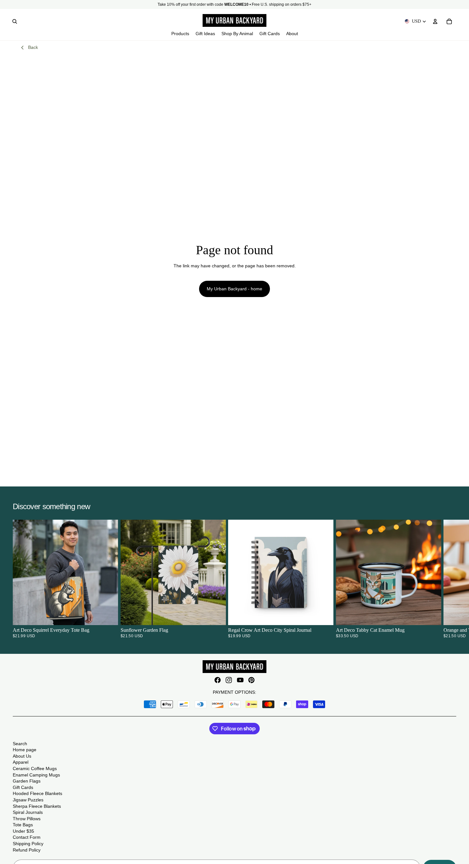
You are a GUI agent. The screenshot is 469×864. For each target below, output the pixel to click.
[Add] (215, 615)
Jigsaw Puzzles (28, 799)
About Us (22, 756)
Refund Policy (27, 850)
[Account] (435, 21)
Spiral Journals (28, 812)
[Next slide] (448, 578)
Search (20, 743)
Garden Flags (27, 781)
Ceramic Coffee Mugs (35, 768)
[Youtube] (240, 680)
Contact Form (27, 837)
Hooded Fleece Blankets (37, 793)
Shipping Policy (28, 843)
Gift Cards (23, 787)
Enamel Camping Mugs (36, 774)
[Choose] (108, 615)
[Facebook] (217, 680)
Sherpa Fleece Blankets (37, 806)
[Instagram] (229, 680)
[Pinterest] (251, 680)
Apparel (20, 762)
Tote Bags (23, 824)
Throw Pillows (27, 818)
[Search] (15, 21)
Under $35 (23, 831)
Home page (24, 749)
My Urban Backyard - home (234, 288)
